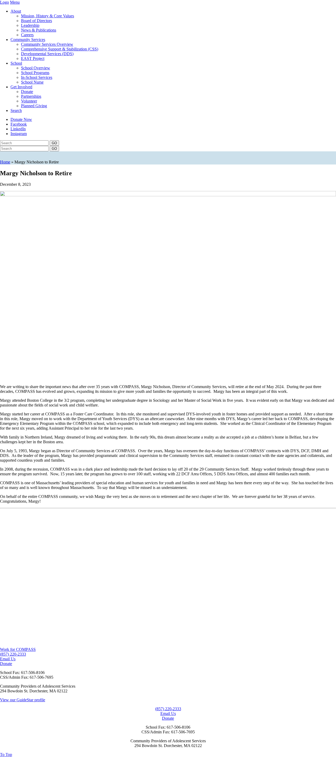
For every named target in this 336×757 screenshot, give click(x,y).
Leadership (30, 25)
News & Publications (38, 30)
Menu (15, 2)
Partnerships (31, 96)
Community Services (27, 39)
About (15, 11)
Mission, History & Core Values (47, 16)
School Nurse (32, 82)
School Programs (35, 72)
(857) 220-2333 (13, 654)
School (16, 63)
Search (16, 110)
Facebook (18, 124)
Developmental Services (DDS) (47, 54)
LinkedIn (18, 129)
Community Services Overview (47, 44)
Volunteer (29, 101)
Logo (4, 2)
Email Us (7, 659)
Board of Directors (36, 20)
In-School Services (36, 77)
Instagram (18, 133)
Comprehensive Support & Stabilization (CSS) (59, 49)
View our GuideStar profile (22, 700)
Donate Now (21, 119)
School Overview (35, 68)
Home (5, 162)
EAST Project (32, 58)
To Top (6, 754)
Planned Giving (34, 106)
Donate (27, 91)
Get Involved (21, 87)
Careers (27, 35)
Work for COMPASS (18, 649)
